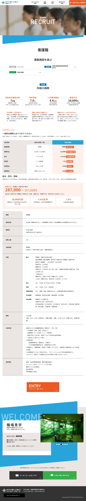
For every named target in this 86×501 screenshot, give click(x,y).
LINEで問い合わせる (62, 475)
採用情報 (45, 2)
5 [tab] (62, 444)
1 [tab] (56, 444)
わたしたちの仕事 (35, 2)
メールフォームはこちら (28, 475)
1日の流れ (52, 2)
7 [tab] (65, 444)
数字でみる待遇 (62, 2)
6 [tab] (64, 444)
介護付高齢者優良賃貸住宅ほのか (57, 67)
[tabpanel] (61, 428)
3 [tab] (59, 444)
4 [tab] (61, 444)
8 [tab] (67, 444)
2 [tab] (58, 444)
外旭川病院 (17, 72)
